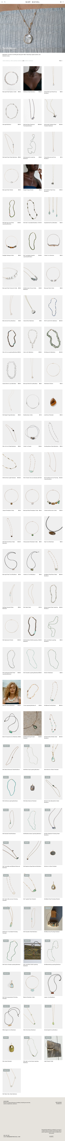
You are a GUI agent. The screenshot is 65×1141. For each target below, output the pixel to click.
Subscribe (6, 1101)
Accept (51, 1136)
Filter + (60, 60)
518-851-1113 (6, 1135)
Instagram (59, 1102)
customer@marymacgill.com (11, 1136)
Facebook (59, 1103)
